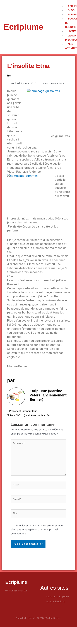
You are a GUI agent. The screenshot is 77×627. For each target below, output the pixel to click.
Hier (9, 75)
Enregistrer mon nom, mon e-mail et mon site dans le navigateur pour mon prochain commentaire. (37, 529)
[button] (65, 2)
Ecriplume (23, 26)
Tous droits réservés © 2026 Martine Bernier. (38, 618)
